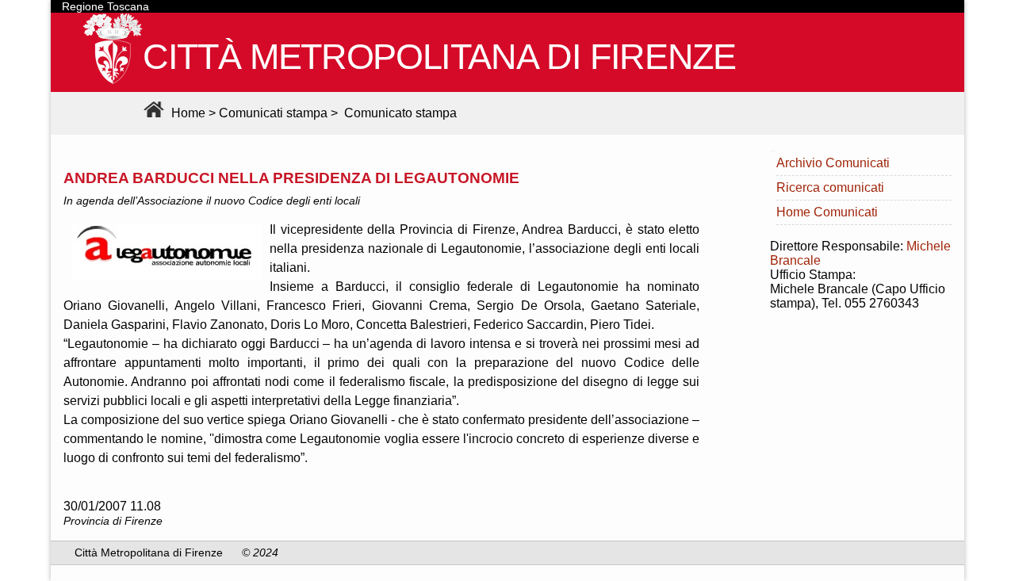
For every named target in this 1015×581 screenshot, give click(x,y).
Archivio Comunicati (833, 163)
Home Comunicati (827, 212)
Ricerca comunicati (830, 187)
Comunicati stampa (273, 113)
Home (186, 113)
